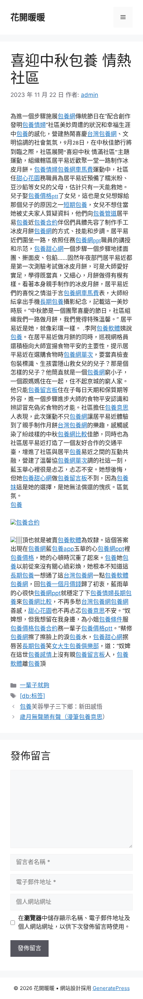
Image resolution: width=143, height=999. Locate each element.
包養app (63, 548)
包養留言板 (43, 390)
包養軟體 (108, 328)
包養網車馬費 (75, 169)
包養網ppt (88, 240)
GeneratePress (111, 988)
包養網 (66, 116)
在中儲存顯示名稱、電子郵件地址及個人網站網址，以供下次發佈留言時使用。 (74, 922)
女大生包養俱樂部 (75, 646)
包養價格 (22, 557)
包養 (83, 60)
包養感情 (40, 654)
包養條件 (111, 619)
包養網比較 (72, 434)
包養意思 (116, 407)
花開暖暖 (27, 17)
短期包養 (75, 205)
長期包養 (52, 301)
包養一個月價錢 (60, 584)
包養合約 (46, 222)
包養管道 (105, 213)
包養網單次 (78, 354)
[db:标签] (32, 695)
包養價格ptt (43, 196)
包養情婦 (34, 124)
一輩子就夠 (34, 685)
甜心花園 (28, 178)
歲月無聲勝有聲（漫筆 (49, 717)
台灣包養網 (102, 133)
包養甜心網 (49, 249)
